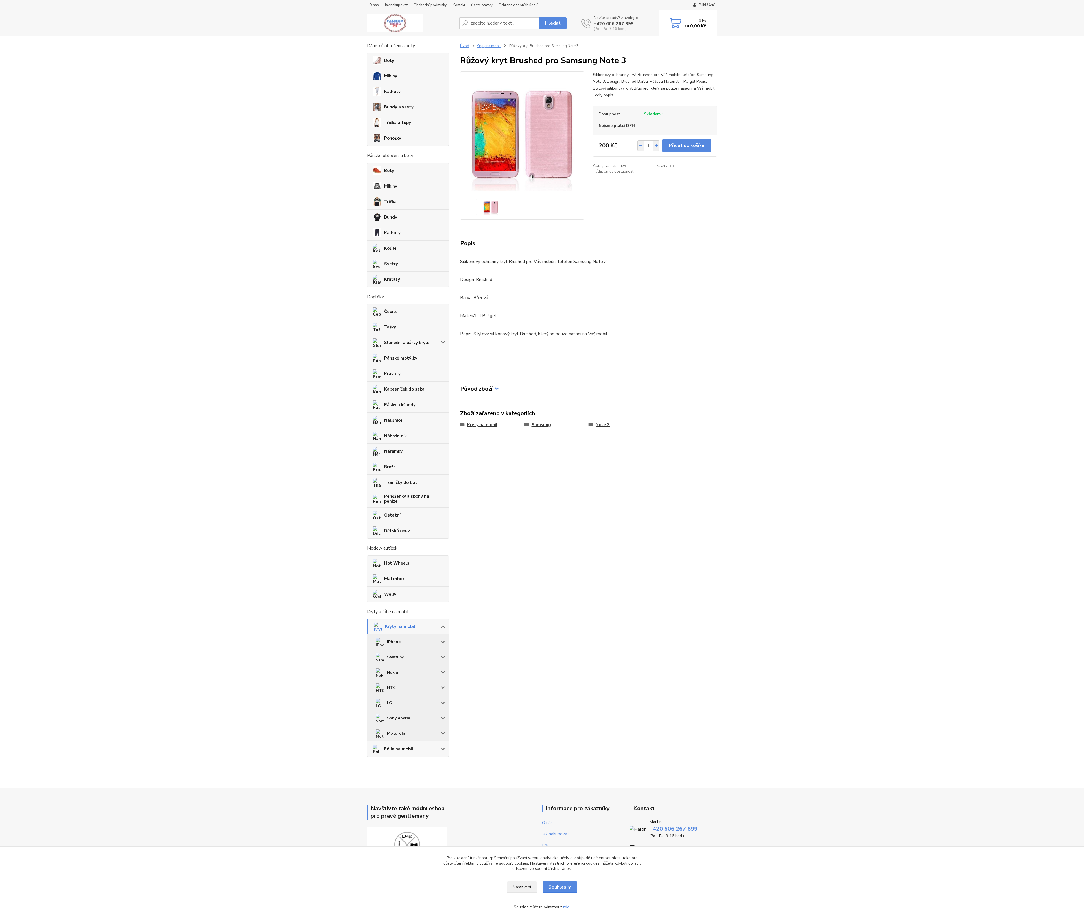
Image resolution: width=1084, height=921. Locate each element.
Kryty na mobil (400, 626)
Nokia (392, 672)
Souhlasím (559, 887)
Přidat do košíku (686, 145)
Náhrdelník (395, 436)
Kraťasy (392, 279)
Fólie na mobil (398, 749)
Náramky (393, 451)
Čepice (391, 311)
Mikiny (390, 76)
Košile (390, 248)
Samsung (396, 657)
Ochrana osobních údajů (518, 5)
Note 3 (603, 425)
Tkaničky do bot (400, 482)
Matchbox (394, 579)
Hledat (553, 23)
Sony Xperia (398, 718)
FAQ (546, 845)
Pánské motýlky (400, 358)
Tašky (390, 327)
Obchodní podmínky (430, 5)
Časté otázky (482, 5)
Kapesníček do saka (404, 389)
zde (566, 907)
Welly (390, 594)
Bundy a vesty (399, 107)
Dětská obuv (397, 531)
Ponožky (392, 138)
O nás (374, 5)
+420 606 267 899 (614, 24)
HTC (391, 687)
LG (389, 703)
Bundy (390, 217)
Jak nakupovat (396, 5)
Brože (390, 467)
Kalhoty (392, 91)
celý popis (604, 95)
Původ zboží (476, 389)
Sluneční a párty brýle (406, 342)
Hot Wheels (396, 563)
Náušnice (393, 420)
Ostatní (392, 515)
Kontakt (459, 5)
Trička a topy (397, 122)
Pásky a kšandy (400, 405)
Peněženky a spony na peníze (406, 498)
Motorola (396, 733)
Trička (390, 201)
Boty (389, 60)
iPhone (394, 642)
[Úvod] (410, 23)
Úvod (464, 46)
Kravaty (392, 373)
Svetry (391, 264)
